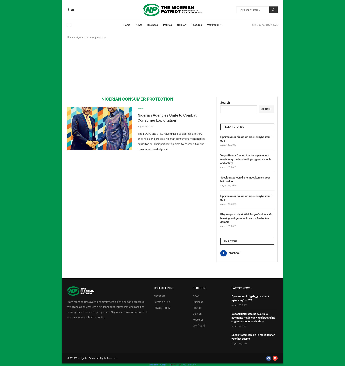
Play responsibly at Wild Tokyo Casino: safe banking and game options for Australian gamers (246, 218)
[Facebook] (68, 9)
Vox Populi (213, 25)
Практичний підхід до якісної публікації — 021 (247, 138)
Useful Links (163, 288)
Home (126, 25)
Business (152, 25)
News (139, 25)
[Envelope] (275, 358)
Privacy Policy (162, 307)
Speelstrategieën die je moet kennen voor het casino (245, 179)
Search (273, 9)
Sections (199, 288)
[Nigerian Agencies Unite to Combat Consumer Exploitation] (99, 128)
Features (197, 25)
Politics (167, 25)
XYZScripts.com (189, 364)
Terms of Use (162, 301)
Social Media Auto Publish (160, 364)
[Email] (72, 9)
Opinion (181, 25)
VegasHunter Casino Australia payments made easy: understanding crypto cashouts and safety (246, 159)
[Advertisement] (172, 68)
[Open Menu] (69, 25)
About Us (159, 295)
